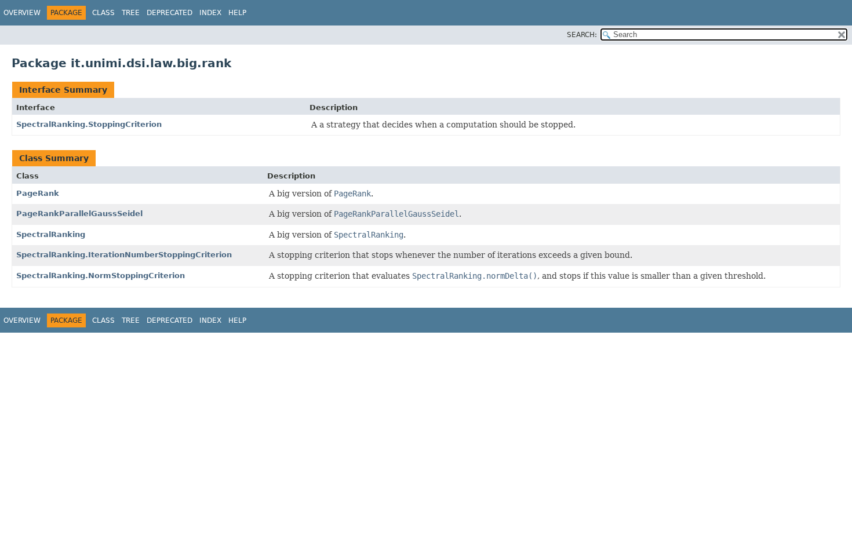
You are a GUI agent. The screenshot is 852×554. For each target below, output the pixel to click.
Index (210, 13)
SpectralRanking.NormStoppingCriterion (100, 275)
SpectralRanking (50, 234)
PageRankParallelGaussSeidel (79, 213)
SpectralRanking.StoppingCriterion (89, 124)
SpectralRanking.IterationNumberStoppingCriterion (124, 254)
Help (237, 13)
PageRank (37, 193)
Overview (22, 13)
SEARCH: (582, 35)
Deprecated (169, 13)
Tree (131, 13)
